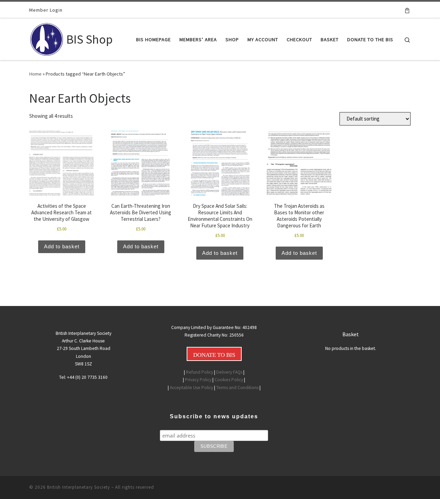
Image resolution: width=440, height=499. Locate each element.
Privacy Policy (198, 380)
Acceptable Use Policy (191, 387)
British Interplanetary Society (78, 487)
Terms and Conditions (237, 387)
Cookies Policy (228, 380)
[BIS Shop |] (46, 38)
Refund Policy (199, 372)
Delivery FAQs (229, 372)
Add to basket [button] (61, 246)
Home (35, 74)
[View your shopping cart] (407, 10)
